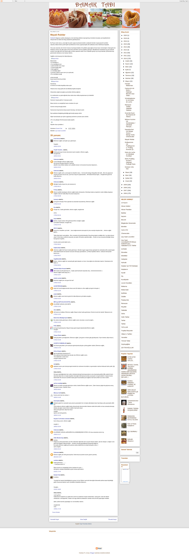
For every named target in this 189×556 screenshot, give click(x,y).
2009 (125, 184)
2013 (125, 50)
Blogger (92, 553)
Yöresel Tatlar (125, 341)
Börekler (124, 226)
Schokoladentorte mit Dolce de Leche (130, 100)
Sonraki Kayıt (54, 519)
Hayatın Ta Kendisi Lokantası (62, 418)
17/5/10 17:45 (57, 347)
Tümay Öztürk (57, 335)
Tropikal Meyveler (127, 330)
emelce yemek (58, 278)
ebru (55, 309)
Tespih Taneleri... (58, 149)
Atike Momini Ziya (59, 437)
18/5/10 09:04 (57, 389)
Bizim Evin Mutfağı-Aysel (60, 317)
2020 (125, 35)
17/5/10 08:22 (57, 244)
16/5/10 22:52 (57, 146)
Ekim (127, 67)
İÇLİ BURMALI (132, 431)
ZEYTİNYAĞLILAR (127, 347)
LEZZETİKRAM (58, 286)
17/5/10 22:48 (57, 360)
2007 (125, 190)
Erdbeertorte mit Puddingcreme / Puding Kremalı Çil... (130, 146)
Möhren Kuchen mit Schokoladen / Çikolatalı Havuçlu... (130, 123)
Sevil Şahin (57, 400)
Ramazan (124, 303)
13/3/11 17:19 (57, 509)
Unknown (56, 159)
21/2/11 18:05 (57, 489)
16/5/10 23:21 (57, 156)
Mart (127, 175)
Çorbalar (124, 249)
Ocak (127, 181)
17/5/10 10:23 (57, 282)
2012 (125, 53)
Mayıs (127, 81)
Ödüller (123, 296)
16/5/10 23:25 (57, 167)
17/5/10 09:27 (57, 255)
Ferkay (56, 189)
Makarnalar (125, 290)
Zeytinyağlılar (125, 344)
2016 (125, 41)
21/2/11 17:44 (57, 471)
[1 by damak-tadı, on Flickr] (52, 122)
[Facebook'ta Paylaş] (73, 128)
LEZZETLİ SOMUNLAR (60, 343)
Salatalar (124, 310)
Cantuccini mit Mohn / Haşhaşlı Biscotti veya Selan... (129, 92)
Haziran (128, 78)
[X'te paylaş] (71, 128)
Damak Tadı (57, 475)
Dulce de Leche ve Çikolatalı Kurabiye (130, 154)
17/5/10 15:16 (57, 332)
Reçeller (124, 307)
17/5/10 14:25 (57, 322)
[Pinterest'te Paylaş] (74, 128)
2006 (125, 193)
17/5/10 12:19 (57, 290)
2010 (125, 58)
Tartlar (123, 320)
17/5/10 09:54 (57, 265)
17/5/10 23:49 (57, 380)
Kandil (123, 273)
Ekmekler (124, 252)
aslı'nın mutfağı (58, 383)
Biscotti (123, 220)
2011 (125, 55)
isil (54, 364)
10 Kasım (124, 203)
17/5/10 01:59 (57, 204)
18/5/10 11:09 (57, 397)
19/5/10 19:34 (57, 426)
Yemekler (124, 337)
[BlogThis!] (70, 128)
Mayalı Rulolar (129, 139)
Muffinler (124, 293)
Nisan (127, 172)
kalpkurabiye (57, 247)
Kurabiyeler (125, 279)
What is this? (125, 481)
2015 (125, 44)
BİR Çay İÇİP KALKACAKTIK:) (62, 302)
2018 (125, 38)
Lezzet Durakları (126, 283)
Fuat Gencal (57, 138)
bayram (123, 216)
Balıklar (123, 213)
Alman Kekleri (125, 206)
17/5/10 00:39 (57, 196)
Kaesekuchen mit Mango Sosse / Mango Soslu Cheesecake (130, 133)
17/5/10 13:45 (57, 306)
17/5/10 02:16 (57, 215)
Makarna (124, 286)
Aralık (127, 61)
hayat (55, 218)
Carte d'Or (124, 230)
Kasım (127, 64)
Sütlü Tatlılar (125, 317)
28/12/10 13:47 (57, 457)
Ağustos (128, 72)
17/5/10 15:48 (57, 339)
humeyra (56, 199)
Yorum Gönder (56, 512)
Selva (123, 313)
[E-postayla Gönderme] (66, 128)
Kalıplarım (124, 269)
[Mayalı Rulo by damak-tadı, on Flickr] (54, 58)
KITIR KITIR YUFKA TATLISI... (131, 358)
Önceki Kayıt (112, 519)
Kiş (122, 276)
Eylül (127, 69)
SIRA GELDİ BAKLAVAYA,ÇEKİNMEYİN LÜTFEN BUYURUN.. (129, 393)
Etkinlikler (124, 256)
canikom (56, 460)
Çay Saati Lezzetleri (60, 130)
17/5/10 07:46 (57, 224)
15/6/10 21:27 (57, 434)
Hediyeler (124, 259)
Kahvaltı (124, 262)
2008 (125, 187)
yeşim (55, 294)
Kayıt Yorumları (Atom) (85, 523)
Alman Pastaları (126, 209)
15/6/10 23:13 (57, 449)
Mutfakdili (52, 38)
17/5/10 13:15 (57, 298)
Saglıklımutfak (58, 259)
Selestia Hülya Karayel (60, 268)
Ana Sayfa (83, 519)
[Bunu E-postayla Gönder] (69, 128)
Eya (55, 207)
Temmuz (128, 75)
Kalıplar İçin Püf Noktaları (129, 266)
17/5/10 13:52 (57, 314)
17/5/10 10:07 (57, 274)
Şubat (127, 178)
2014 (125, 47)
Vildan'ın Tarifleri (126, 334)
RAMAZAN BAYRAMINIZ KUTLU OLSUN (133, 417)
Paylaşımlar (125, 300)
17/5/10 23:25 (57, 368)
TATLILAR (124, 327)
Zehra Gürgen (57, 351)
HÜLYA (56, 228)
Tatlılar (123, 324)
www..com (125, 469)
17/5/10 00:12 (57, 186)
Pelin (55, 325)
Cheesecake (125, 233)
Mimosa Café (57, 393)
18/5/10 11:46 (57, 415)
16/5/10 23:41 (57, 178)
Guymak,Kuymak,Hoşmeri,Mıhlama (130, 114)
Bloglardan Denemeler (128, 223)
